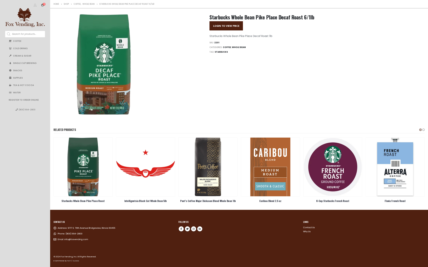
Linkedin (199, 228)
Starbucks (221, 51)
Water (17, 92)
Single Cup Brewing (25, 63)
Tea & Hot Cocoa (23, 85)
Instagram (193, 228)
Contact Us (309, 227)
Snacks (17, 70)
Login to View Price (226, 25)
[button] (420, 130)
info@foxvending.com (76, 239)
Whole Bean (239, 47)
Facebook (181, 228)
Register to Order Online (24, 99)
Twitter (187, 228)
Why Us (307, 231)
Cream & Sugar (22, 55)
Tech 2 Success (73, 261)
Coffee (17, 41)
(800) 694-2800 (27, 109)
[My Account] (35, 5)
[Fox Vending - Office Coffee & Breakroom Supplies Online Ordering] (25, 17)
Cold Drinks (20, 48)
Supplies (18, 77)
